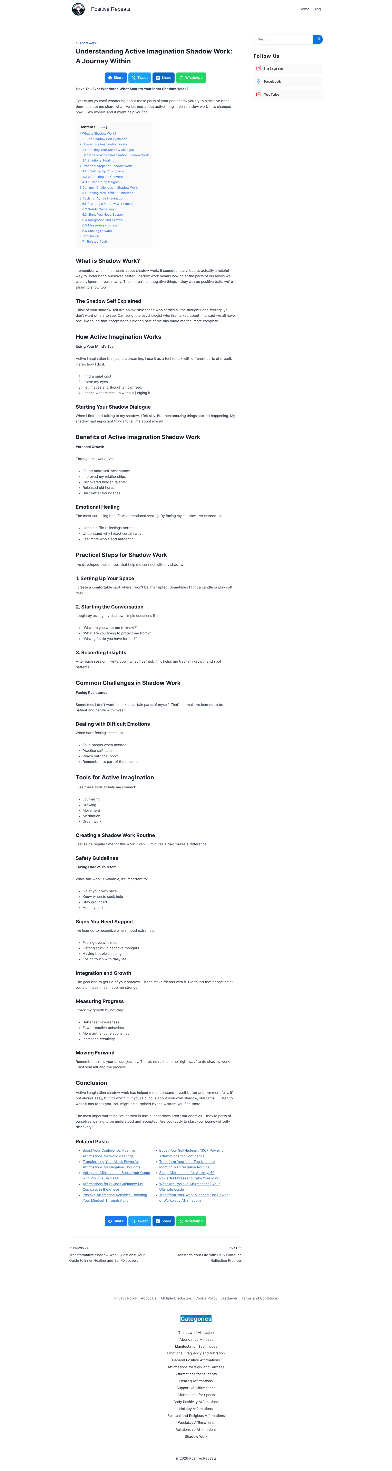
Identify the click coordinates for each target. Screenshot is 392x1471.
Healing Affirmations (196, 1381)
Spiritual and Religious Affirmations (196, 1416)
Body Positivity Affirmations (196, 1402)
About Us (148, 1298)
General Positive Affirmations (196, 1360)
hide (102, 127)
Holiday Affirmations (196, 1409)
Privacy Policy (125, 1298)
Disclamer (229, 1298)
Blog (317, 9)
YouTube (271, 94)
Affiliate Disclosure (175, 1298)
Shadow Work (86, 43)
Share (119, 78)
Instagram (273, 68)
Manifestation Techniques (196, 1346)
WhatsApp (194, 78)
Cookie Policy (206, 1298)
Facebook (272, 81)
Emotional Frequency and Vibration (196, 1353)
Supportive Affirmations (196, 1388)
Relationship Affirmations (196, 1430)
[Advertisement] (288, 132)
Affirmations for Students (196, 1374)
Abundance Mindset (196, 1339)
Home (304, 9)
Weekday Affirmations (196, 1423)
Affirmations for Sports (196, 1395)
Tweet (142, 78)
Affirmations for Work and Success (196, 1367)
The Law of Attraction (196, 1333)
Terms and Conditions (260, 1298)
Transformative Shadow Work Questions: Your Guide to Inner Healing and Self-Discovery (107, 1254)
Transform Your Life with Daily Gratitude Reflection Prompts (209, 1254)
